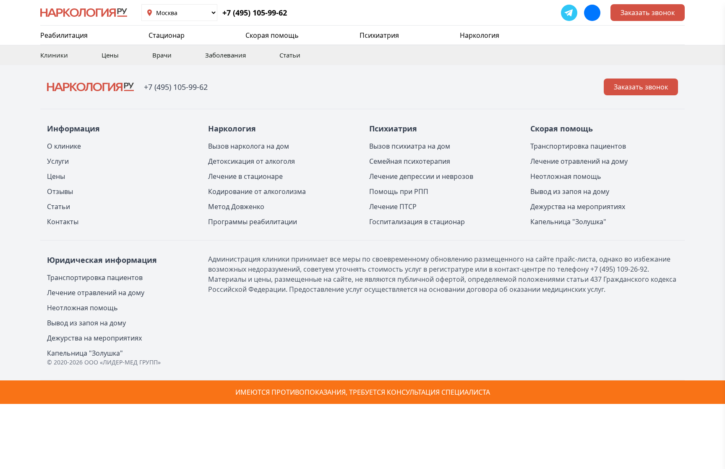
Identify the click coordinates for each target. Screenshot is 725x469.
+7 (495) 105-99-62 (254, 12)
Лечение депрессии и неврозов (421, 176)
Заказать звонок (648, 12)
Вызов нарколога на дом (248, 146)
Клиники (54, 55)
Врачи (162, 55)
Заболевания (225, 55)
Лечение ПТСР (393, 206)
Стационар (167, 35)
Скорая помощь (272, 35)
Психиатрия (379, 35)
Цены (110, 55)
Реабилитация (64, 35)
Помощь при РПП (398, 191)
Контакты (62, 221)
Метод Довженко (236, 206)
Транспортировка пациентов (578, 146)
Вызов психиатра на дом (409, 146)
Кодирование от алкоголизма (257, 191)
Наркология (479, 35)
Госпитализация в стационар (417, 221)
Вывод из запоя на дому (569, 191)
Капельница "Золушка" (568, 221)
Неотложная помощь (565, 176)
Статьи (289, 55)
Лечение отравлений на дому (579, 161)
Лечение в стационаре (245, 176)
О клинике (64, 146)
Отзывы (60, 191)
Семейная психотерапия (409, 161)
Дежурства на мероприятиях (577, 206)
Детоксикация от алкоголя (251, 161)
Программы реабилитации (252, 221)
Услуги (58, 161)
